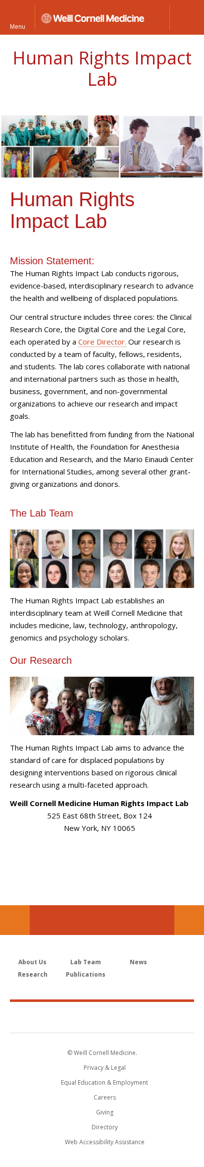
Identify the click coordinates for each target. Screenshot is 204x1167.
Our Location (15, 920)
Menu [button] (17, 26)
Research (33, 974)
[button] (186, 17)
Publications (85, 974)
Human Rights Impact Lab (102, 68)
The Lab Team (43, 513)
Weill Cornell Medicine (102, 1017)
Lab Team (85, 962)
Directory (105, 1127)
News (138, 962)
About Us (32, 962)
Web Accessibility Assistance (105, 1142)
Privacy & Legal (105, 1067)
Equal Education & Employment (104, 1082)
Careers (105, 1097)
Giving (104, 1112)
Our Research (42, 660)
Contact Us (189, 920)
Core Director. (102, 342)
